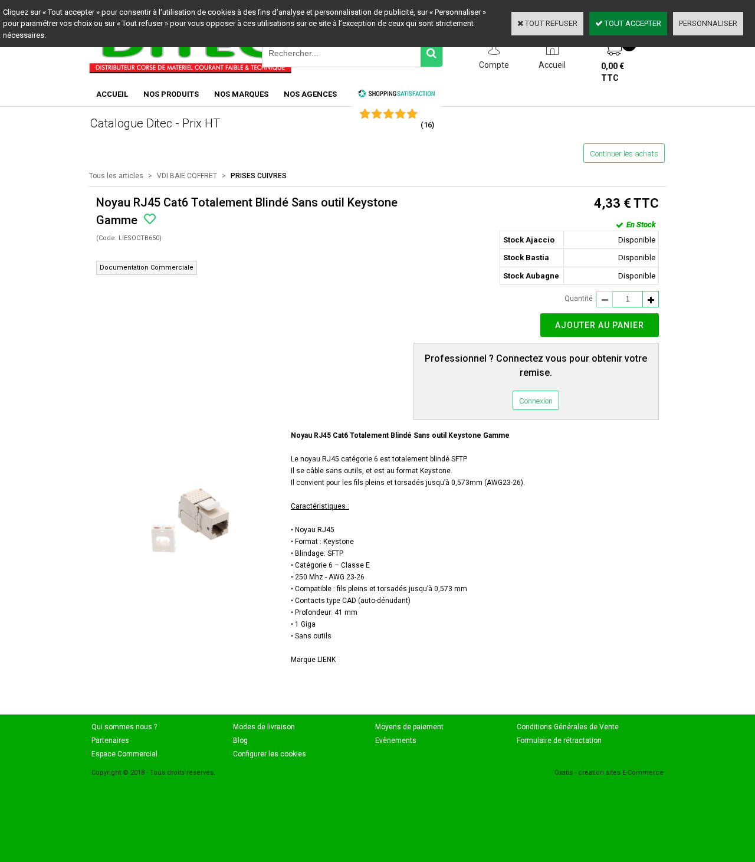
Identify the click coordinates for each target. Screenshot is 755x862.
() (427, 124)
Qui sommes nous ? (124, 727)
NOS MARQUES (241, 94)
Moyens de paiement (409, 727)
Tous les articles (116, 176)
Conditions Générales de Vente (568, 727)
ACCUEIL (112, 94)
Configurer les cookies (269, 754)
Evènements (395, 740)
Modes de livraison (264, 727)
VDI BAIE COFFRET (187, 176)
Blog (240, 740)
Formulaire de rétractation (559, 740)
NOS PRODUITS (171, 94)
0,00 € (612, 72)
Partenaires (110, 740)
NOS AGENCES (310, 94)
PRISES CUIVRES (259, 176)
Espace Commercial (124, 754)
